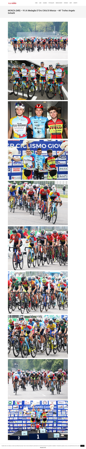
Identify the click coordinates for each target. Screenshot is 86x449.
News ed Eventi (59, 2)
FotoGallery (51, 2)
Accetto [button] (82, 445)
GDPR (71, 2)
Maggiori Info (43, 447)
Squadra (45, 2)
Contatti (75, 2)
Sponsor (66, 2)
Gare (40, 2)
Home (36, 2)
